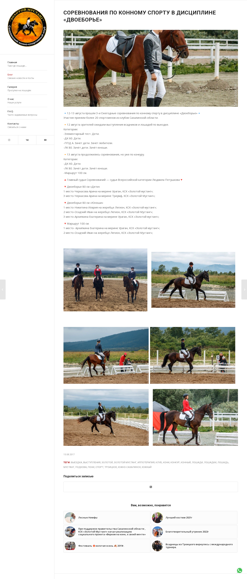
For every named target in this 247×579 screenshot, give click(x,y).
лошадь (223, 462)
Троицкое (111, 467)
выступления (92, 462)
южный (147, 467)
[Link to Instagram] (9, 140)
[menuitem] (27, 64)
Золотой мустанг (125, 462)
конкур (175, 462)
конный (186, 462)
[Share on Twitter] (151, 487)
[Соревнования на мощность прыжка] (3, 289)
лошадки (210, 462)
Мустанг (68, 467)
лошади (197, 462)
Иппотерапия (146, 462)
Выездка (76, 462)
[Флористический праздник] (244, 289)
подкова (81, 467)
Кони (166, 462)
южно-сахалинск (129, 467)
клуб (159, 462)
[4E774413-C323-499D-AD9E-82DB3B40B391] (150, 68)
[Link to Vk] (27, 140)
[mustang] (27, 27)
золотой (107, 462)
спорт (99, 467)
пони (91, 467)
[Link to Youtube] (45, 140)
